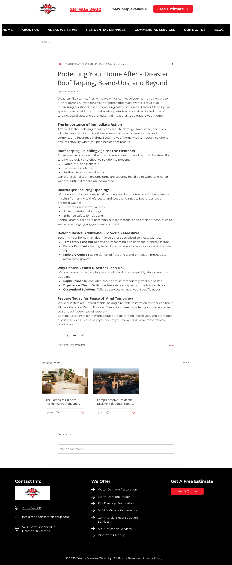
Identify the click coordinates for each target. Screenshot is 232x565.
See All (186, 362)
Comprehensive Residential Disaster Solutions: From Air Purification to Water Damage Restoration (115, 402)
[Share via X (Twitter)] (66, 335)
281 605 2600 (85, 9)
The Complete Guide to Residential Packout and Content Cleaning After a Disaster (62, 402)
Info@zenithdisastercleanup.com (45, 517)
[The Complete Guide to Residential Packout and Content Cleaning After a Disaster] (65, 381)
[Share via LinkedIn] (74, 335)
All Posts (46, 42)
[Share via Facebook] (59, 335)
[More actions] (172, 64)
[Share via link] (82, 335)
